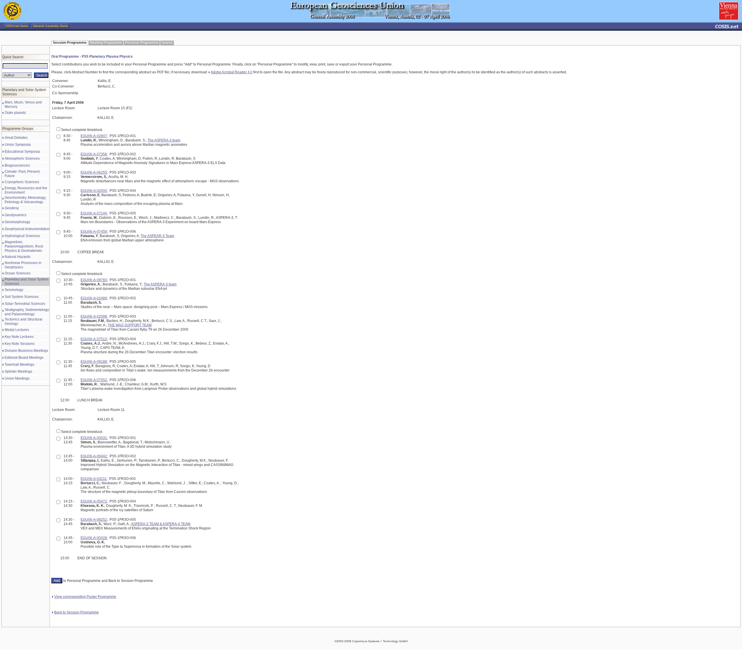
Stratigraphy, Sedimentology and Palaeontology (27, 312)
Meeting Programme (106, 43)
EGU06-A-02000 (94, 191)
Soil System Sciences (22, 297)
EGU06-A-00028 (94, 538)
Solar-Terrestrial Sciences (25, 304)
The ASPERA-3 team (164, 140)
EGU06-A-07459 (94, 232)
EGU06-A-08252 (94, 520)
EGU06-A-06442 (94, 456)
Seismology (14, 290)
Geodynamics (15, 215)
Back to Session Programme (76, 612)
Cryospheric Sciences (22, 182)
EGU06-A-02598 (94, 316)
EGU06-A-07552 (94, 380)
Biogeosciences (17, 165)
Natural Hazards (17, 257)
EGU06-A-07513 (94, 339)
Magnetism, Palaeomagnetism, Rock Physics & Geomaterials (24, 246)
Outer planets (15, 113)
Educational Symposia (22, 152)
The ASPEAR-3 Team (157, 236)
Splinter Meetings (18, 371)
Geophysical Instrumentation (27, 229)
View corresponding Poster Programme (85, 597)
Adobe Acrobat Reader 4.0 (231, 72)
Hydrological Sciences (22, 236)
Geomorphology (17, 222)
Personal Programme (142, 43)
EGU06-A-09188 (94, 362)
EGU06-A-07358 (94, 154)
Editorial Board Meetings (24, 358)
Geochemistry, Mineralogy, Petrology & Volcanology (25, 200)
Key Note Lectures (19, 337)
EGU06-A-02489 (94, 298)
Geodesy (12, 208)
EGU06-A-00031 (94, 438)
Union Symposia (18, 145)
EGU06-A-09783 (94, 280)
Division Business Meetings (26, 351)
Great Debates (16, 138)
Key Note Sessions (19, 344)
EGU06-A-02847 (94, 136)
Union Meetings (17, 378)
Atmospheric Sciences (22, 158)
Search (167, 43)
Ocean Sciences (17, 273)
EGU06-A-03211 (94, 479)
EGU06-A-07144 (94, 213)
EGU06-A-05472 (94, 501)
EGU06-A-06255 (94, 172)
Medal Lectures (17, 330)
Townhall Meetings (19, 365)
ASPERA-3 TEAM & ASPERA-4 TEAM (160, 524)
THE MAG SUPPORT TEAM (130, 325)
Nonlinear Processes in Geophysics (23, 265)
